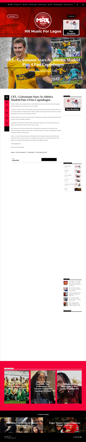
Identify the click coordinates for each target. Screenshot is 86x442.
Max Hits (66, 170)
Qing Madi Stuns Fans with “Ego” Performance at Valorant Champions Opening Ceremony (43, 386)
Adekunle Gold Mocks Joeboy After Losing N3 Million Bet (69, 386)
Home (11, 4)
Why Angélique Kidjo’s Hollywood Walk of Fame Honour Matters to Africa (74, 304)
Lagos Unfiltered (68, 175)
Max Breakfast (67, 166)
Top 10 (3, 1)
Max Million (59, 4)
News (25, 4)
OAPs (51, 4)
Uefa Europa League (41, 152)
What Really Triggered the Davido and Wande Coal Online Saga (75, 294)
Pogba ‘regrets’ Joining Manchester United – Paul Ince (64, 424)
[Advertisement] (73, 139)
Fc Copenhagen (31, 152)
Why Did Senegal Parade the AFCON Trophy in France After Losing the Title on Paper (16, 386)
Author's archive (49, 159)
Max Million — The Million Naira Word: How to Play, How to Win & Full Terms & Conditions (75, 283)
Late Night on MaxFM (69, 184)
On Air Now (72, 16)
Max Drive (66, 179)
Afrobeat (33, 371)
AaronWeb (39, 71)
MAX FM (7, 401)
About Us (18, 4)
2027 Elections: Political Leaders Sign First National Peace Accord (75, 299)
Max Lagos (12, 16)
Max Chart (43, 4)
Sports (43, 55)
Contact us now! (12, 1)
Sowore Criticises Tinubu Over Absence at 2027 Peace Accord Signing (75, 289)
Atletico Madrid (20, 152)
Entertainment (9, 371)
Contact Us (69, 4)
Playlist (65, 188)
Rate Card (34, 4)
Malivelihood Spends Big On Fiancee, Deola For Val (22, 424)
